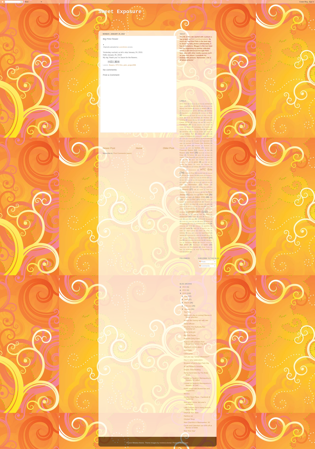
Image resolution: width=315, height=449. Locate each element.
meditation (209, 187)
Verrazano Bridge (191, 242)
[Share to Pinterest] (118, 61)
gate (202, 157)
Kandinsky (209, 175)
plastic (181, 209)
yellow (187, 252)
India (203, 173)
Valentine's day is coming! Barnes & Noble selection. (198, 316)
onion (208, 199)
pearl (194, 204)
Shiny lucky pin (189, 332)
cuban (183, 138)
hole (190, 166)
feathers (207, 148)
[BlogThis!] (111, 61)
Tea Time (187, 312)
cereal (189, 127)
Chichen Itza (198, 129)
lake (183, 180)
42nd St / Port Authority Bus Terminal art (194, 328)
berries (195, 111)
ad (190, 104)
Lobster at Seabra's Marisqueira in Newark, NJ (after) (197, 379)
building (182, 120)
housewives (192, 170)
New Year (193, 195)
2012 (184, 290)
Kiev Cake (188, 350)
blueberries (185, 115)
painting (189, 202)
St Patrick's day (205, 228)
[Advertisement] (145, 24)
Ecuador (196, 141)
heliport (190, 164)
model (201, 189)
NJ (211, 197)
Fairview (182, 148)
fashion (197, 148)
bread (188, 117)
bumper (190, 120)
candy (208, 120)
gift (180, 159)
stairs (181, 230)
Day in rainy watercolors (193, 360)
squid (195, 228)
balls (202, 106)
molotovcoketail (165, 443)
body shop (207, 115)
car (202, 122)
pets (208, 204)
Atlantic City (194, 106)
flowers (112, 65)
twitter (192, 240)
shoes (208, 221)
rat (189, 214)
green (196, 162)
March (187, 303)
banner (208, 106)
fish (208, 150)
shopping (183, 223)
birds (202, 111)
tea (203, 235)
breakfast (197, 118)
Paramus (207, 202)
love (209, 182)
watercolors (183, 247)
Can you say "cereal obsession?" (196, 357)
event (189, 145)
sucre (189, 233)
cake (201, 120)
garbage (207, 155)
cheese (182, 129)
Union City (199, 240)
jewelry (201, 175)
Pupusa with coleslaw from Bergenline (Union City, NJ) (195, 343)
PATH (187, 204)
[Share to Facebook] (116, 61)
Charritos (207, 127)
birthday (209, 111)
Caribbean (184, 125)
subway (182, 233)
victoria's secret (205, 242)
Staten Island (191, 230)
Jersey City (193, 175)
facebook (206, 145)
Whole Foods (206, 247)
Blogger (185, 443)
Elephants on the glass (193, 347)
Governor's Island (185, 162)
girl (186, 160)
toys (186, 238)
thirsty (208, 235)
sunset (196, 233)
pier (197, 206)
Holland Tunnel (205, 166)
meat (194, 187)
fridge (181, 155)
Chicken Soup (189, 419)
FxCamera (190, 155)
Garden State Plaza (186, 157)
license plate (208, 180)
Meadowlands (184, 187)
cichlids (201, 131)
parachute (198, 202)
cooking (197, 136)
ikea (198, 173)
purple (210, 212)
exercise (197, 145)
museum (197, 192)
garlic (197, 157)
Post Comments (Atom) (122, 153)
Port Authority (190, 209)
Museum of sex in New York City (196, 363)
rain (183, 214)
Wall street (184, 245)
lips (192, 182)
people (201, 204)
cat (193, 124)
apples (182, 106)
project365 (132, 65)
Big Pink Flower (190, 335)
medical (201, 187)
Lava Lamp (188, 354)
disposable (206, 138)
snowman (182, 226)
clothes (199, 134)
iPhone (184, 175)
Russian (207, 216)
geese (208, 157)
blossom (203, 113)
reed (194, 214)
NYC (194, 199)
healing (182, 164)
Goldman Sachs (204, 159)
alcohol (200, 104)
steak (208, 230)
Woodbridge (206, 249)
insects (210, 173)
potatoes (200, 209)
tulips (186, 240)
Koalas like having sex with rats (196, 320)
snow (207, 223)
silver (191, 223)
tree (181, 240)
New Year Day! (189, 431)
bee (211, 108)
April (186, 299)
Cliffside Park (189, 134)
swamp (182, 235)
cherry (189, 129)
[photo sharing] (103, 44)
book (181, 118)
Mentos (187, 394)
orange (182, 202)
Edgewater (206, 141)
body (199, 115)
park (181, 204)
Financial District (186, 150)
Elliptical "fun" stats (191, 413)
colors (208, 134)
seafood (200, 219)
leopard (200, 180)
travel (205, 238)
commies (189, 136)
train (198, 238)
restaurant (184, 217)
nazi (204, 192)
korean (204, 178)
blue (210, 113)
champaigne (197, 127)
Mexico (185, 189)
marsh (206, 185)
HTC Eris (119, 65)
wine (181, 249)
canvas (195, 122)
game (199, 155)
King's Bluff (190, 177)
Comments (205, 266)
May (186, 296)
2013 (184, 287)
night (190, 197)
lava (194, 180)
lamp (188, 180)
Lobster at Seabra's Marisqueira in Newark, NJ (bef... (197, 384)
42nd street (183, 104)
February (188, 306)
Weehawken (194, 247)
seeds (184, 221)
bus (196, 120)
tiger (181, 238)
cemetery (200, 124)
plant (208, 206)
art (187, 106)
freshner (207, 153)
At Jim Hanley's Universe (193, 366)
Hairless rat (188, 416)
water (206, 245)
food (192, 153)
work (181, 252)
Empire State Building (202, 143)
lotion (203, 182)
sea (192, 219)
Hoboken (183, 167)
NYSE (202, 199)
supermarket (205, 233)
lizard (197, 182)
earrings (188, 141)
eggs (181, 143)
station (201, 230)
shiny (201, 221)
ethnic (181, 145)
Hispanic (206, 164)
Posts (203, 262)
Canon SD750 (185, 122)
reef (200, 214)
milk (195, 189)
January (187, 309)
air (194, 104)
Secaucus (209, 219)
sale (181, 219)
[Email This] (109, 61)
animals (207, 104)
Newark (182, 197)
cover (210, 136)
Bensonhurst (186, 111)
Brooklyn (206, 118)
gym (203, 162)
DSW (181, 141)
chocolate (209, 129)
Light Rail (185, 182)
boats (193, 115)
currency (190, 138)
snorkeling (199, 223)
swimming (190, 235)
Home (139, 148)
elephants (188, 143)
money (190, 192)
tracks (193, 238)
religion (207, 214)
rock (200, 217)
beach (204, 108)
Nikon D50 (200, 197)
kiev (183, 177)
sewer (190, 221)
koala (197, 177)
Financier (201, 150)
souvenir (198, 226)
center (181, 127)
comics (182, 136)
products (182, 212)
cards (208, 122)
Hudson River (190, 173)
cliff (181, 134)
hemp (198, 164)
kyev (210, 177)
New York (204, 194)
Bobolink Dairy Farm (192, 339)
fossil (200, 153)
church (194, 131)
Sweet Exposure (120, 12)
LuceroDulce (123, 47)
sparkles (207, 226)
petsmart (182, 206)
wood (197, 249)
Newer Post (109, 148)
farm (189, 148)
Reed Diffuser (189, 324)
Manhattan (192, 185)
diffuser (198, 138)
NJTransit (186, 199)
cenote (208, 124)
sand (187, 219)
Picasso (190, 206)
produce (207, 209)
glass (193, 159)
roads (194, 217)
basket (197, 108)
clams (208, 131)
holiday (196, 167)
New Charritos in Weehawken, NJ (197, 422)
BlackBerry (185, 113)
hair (209, 162)
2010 (184, 293)
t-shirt (197, 235)
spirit (181, 228)
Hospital (182, 170)
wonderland (189, 249)
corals (204, 136)
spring (188, 228)
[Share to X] (113, 61)
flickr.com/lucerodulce (199, 39)
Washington (196, 245)
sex (196, 221)
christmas (185, 132)
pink (125, 65)
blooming (195, 113)
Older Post (168, 148)
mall (181, 185)
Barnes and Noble (186, 108)
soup (190, 226)
